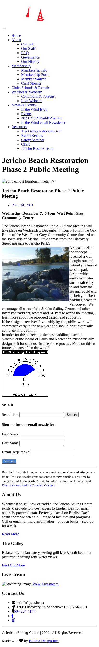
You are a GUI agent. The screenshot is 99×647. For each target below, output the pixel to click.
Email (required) (16, 452)
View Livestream (45, 584)
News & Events (24, 105)
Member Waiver (33, 79)
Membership (21, 66)
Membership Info (34, 70)
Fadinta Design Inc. (44, 641)
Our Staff (28, 48)
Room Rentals (32, 135)
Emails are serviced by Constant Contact (28, 485)
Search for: (10, 414)
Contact (27, 44)
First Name (11, 434)
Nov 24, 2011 (22, 205)
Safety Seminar (32, 140)
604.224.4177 (24, 611)
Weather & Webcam (27, 92)
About (16, 40)
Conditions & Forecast (38, 96)
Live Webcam (31, 101)
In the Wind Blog (34, 109)
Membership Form (35, 75)
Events (26, 114)
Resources (19, 127)
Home (16, 35)
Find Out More (13, 565)
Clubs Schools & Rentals (31, 88)
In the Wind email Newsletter (43, 122)
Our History (30, 61)
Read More (10, 534)
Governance (30, 57)
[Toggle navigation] (4, 28)
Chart (25, 144)
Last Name (10, 443)
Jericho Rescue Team (37, 149)
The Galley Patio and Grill (41, 131)
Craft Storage (31, 83)
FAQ (25, 53)
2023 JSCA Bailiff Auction (41, 118)
